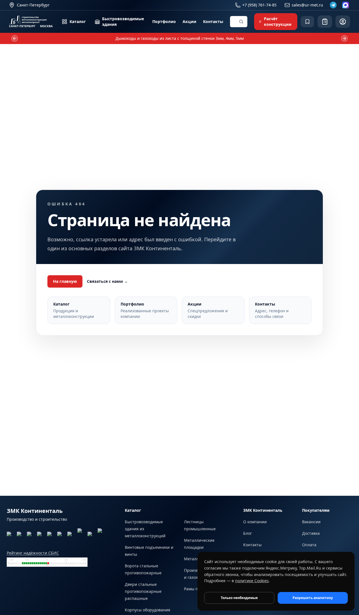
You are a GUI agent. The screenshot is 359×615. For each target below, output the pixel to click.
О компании (255, 521)
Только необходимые (239, 597)
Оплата (309, 544)
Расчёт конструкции (277, 21)
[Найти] (241, 22)
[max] (345, 5)
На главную (65, 281)
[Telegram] (333, 5)
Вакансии (311, 521)
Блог (247, 533)
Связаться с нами (107, 281)
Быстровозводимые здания (123, 21)
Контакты (213, 21)
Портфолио (164, 21)
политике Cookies (252, 580)
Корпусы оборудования (147, 609)
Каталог (78, 21)
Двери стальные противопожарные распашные (143, 591)
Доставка (311, 533)
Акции (189, 21)
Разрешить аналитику (313, 597)
